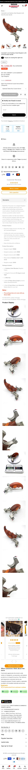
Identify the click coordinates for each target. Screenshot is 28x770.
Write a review (14, 188)
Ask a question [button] (14, 192)
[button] (12, 661)
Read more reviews (14, 666)
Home (2, 11)
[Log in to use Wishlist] (20, 94)
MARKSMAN (8, 80)
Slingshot (6, 76)
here (18, 297)
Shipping (10, 121)
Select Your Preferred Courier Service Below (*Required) (12, 84)
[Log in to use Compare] (25, 94)
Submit (14, 115)
